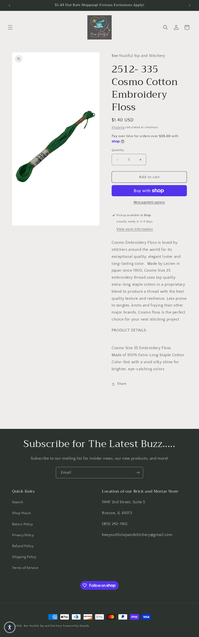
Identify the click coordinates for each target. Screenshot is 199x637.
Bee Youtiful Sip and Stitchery (43, 625)
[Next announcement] (189, 5)
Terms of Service (25, 568)
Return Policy (22, 524)
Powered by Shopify (76, 625)
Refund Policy (23, 546)
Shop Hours (21, 513)
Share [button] (121, 384)
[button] (10, 27)
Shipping (118, 127)
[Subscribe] (137, 472)
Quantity (118, 150)
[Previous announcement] (9, 5)
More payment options (149, 202)
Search (17, 502)
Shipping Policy (24, 557)
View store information (134, 229)
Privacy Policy (23, 535)
